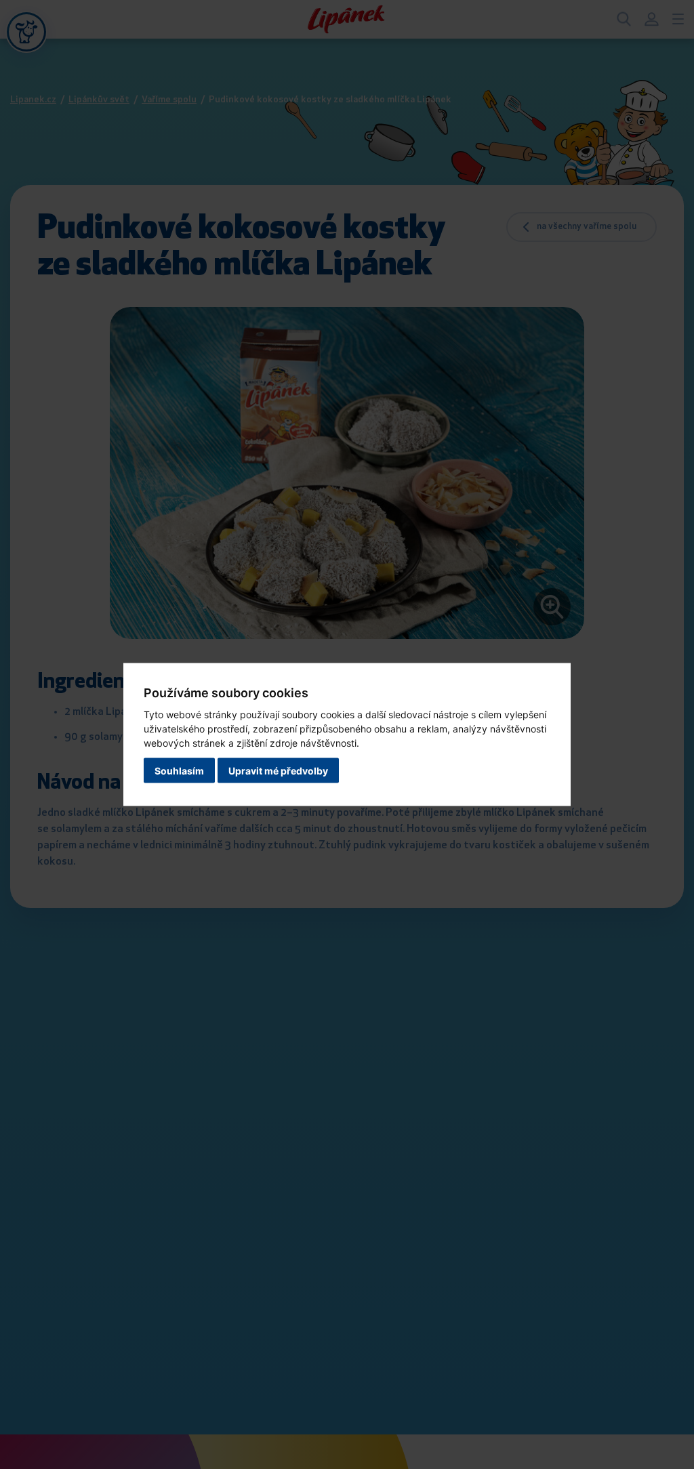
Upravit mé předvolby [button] (278, 771)
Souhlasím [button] (179, 771)
